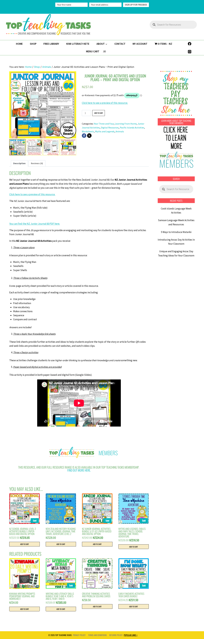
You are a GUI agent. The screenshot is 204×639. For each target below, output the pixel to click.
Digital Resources (110, 127)
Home (19, 43)
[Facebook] (189, 43)
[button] (17, 147)
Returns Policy (116, 635)
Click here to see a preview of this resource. (105, 103)
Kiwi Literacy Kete (77, 43)
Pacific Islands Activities (132, 127)
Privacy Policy (79, 635)
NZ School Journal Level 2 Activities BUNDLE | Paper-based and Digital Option (22, 531)
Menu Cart (92, 51)
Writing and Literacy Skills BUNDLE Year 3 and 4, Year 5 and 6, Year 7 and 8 (60, 596)
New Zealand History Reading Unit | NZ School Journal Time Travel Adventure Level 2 (61, 531)
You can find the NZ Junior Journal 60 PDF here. (34, 223)
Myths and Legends (105, 131)
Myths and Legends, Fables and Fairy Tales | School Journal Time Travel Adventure (132, 532)
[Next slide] (74, 147)
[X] (89, 135)
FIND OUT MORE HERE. (79, 470)
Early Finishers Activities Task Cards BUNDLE (131, 595)
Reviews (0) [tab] (37, 163)
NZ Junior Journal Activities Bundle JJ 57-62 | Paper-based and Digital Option (96, 531)
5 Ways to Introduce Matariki (176, 232)
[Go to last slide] (10, 147)
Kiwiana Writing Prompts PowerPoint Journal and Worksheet (22, 596)
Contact (119, 43)
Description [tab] (19, 163)
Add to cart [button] (24, 544)
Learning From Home (126, 123)
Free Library (51, 43)
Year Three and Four (104, 123)
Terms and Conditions (97, 635)
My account (140, 43)
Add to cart (98, 113)
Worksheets (88, 131)
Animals (120, 131)
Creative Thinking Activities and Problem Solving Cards (96, 595)
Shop (33, 43)
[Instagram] (189, 51)
